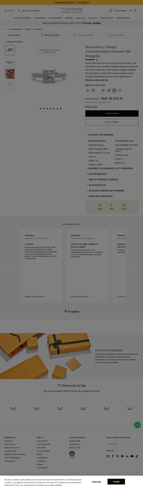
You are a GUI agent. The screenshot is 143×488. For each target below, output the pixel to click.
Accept (116, 481)
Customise (96, 481)
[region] (71, 482)
